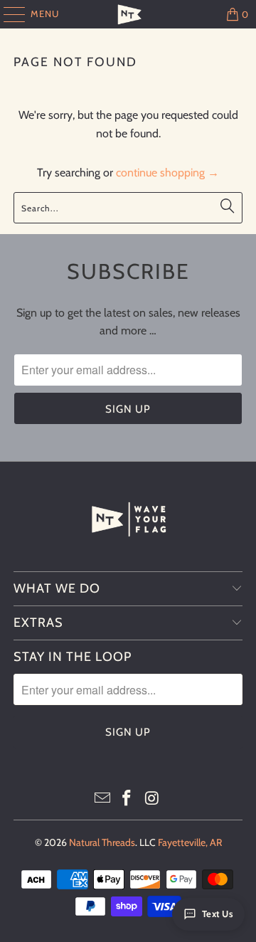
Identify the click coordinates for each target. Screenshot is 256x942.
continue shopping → (167, 172)
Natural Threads (102, 842)
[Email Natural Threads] (102, 799)
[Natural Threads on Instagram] (152, 799)
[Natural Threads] (128, 14)
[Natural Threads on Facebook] (127, 799)
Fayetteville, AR (190, 842)
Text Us (218, 913)
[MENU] (7, 14)
